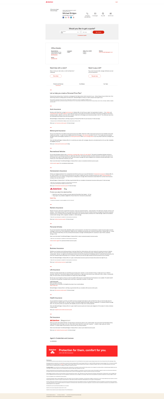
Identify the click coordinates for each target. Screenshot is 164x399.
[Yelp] (73, 17)
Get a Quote (98, 32)
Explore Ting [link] (53, 198)
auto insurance (69, 112)
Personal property (106, 175)
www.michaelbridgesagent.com (106, 52)
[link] (95, 16)
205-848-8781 (54, 58)
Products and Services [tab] (58, 84)
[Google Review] (66, 17)
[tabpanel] (82, 53)
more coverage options (88, 136)
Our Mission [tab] (82, 84)
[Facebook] (63, 17)
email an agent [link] (56, 163)
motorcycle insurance (75, 136)
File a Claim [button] (55, 76)
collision (108, 112)
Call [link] (51, 163)
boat (81, 154)
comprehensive (53, 113)
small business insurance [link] (60, 262)
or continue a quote (82, 35)
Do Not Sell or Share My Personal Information (74, 394)
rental (59, 113)
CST (90, 51)
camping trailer (76, 154)
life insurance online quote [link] (60, 290)
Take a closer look (54, 285)
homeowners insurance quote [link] (61, 185)
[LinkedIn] (71, 17)
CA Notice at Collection (61, 394)
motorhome (70, 154)
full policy (62, 364)
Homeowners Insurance (99, 173)
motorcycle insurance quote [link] (61, 143)
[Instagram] (68, 17)
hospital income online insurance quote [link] (63, 309)
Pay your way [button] (95, 76)
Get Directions (54, 54)
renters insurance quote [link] (60, 219)
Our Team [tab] (106, 84)
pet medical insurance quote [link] (61, 330)
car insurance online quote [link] (60, 123)
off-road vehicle (87, 154)
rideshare (65, 113)
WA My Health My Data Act (50, 394)
